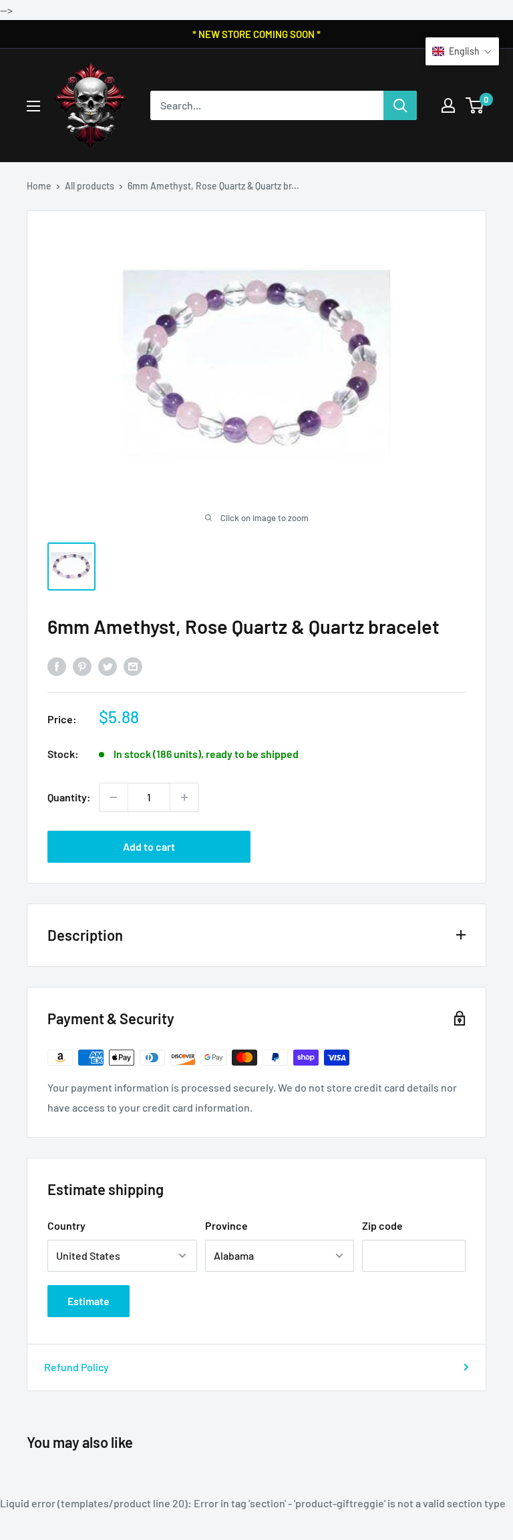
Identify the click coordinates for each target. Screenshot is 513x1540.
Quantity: (69, 797)
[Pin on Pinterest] (82, 665)
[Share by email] (133, 665)
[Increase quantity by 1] (184, 797)
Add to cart (149, 846)
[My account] (448, 105)
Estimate (88, 1300)
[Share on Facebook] (56, 665)
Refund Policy (76, 1367)
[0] (475, 105)
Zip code (382, 1225)
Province (226, 1225)
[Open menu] (33, 106)
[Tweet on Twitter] (107, 665)
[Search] (400, 105)
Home (39, 185)
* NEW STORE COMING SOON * (256, 34)
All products (89, 185)
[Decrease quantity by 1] (114, 797)
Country (66, 1225)
